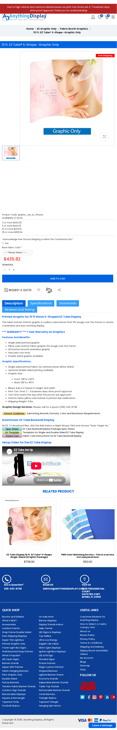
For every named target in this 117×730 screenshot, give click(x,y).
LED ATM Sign (46, 655)
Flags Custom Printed (51, 667)
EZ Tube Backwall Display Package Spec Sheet (49, 428)
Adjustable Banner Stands (53, 682)
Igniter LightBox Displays (52, 651)
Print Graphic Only (12, 674)
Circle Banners (47, 694)
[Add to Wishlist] (38, 291)
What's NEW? (9, 620)
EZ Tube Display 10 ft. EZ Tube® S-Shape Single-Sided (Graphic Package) (29, 556)
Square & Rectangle (13, 697)
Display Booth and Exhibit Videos (94, 652)
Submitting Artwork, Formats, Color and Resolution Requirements (63, 413)
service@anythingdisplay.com (63, 588)
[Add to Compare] (49, 290)
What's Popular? (11, 655)
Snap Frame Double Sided (16, 632)
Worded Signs (47, 659)
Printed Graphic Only (13, 643)
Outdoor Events (11, 628)
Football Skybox (11, 705)
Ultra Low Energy (48, 639)
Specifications (41, 303)
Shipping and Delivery (92, 646)
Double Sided (9, 678)
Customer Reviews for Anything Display (92, 618)
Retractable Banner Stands (54, 690)
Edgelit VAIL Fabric (49, 643)
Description (14, 303)
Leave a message (102, 725)
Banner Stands (10, 663)
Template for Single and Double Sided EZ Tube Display (53, 432)
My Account (86, 657)
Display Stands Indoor (51, 624)
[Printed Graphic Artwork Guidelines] (14, 413)
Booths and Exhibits (13, 616)
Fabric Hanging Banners (15, 670)
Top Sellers (45, 636)
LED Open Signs (10, 659)
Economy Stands (48, 678)
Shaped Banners (48, 670)
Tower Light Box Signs (14, 647)
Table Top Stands (49, 686)
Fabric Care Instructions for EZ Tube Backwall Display (52, 435)
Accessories (9, 624)
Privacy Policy (87, 639)
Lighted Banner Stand (51, 674)
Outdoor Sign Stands (14, 690)
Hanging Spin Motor (50, 705)
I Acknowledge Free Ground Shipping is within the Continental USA (37, 239)
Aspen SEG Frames (12, 667)
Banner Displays (48, 620)
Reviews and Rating (20, 309)
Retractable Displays (14, 694)
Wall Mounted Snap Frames (17, 651)
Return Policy (87, 635)
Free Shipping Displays (14, 636)
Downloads (67, 303)
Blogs (83, 661)
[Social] (59, 291)
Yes (7, 243)
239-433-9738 (13, 588)
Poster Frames (47, 663)
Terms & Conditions (91, 642)
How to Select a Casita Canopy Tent (93, 625)
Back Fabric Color (11, 247)
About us (85, 631)
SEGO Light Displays (50, 647)
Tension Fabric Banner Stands (18, 686)
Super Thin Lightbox (13, 639)
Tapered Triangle (48, 701)
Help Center (46, 628)
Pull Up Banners (10, 682)
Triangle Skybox (47, 697)
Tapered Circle (10, 701)
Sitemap (85, 665)
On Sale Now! (46, 616)
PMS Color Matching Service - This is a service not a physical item (87, 556)
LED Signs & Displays (50, 632)
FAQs (83, 669)
